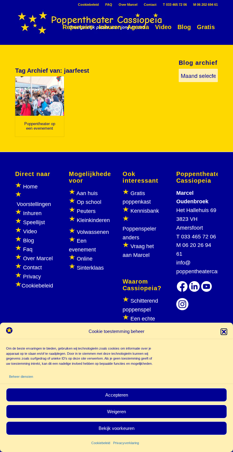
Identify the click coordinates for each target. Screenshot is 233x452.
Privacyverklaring (126, 443)
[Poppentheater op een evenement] (39, 96)
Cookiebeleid (100, 443)
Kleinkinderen (92, 220)
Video (30, 231)
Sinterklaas (90, 268)
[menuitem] (88, 4)
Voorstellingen (34, 204)
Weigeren (116, 411)
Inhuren (32, 213)
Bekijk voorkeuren (116, 428)
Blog (28, 241)
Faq (27, 249)
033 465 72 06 (198, 237)
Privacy (32, 277)
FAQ (108, 4)
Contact (150, 4)
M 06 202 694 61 (205, 4)
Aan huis (87, 193)
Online (85, 259)
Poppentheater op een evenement (39, 125)
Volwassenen (92, 232)
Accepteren (116, 394)
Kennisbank (144, 211)
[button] (224, 332)
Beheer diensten (21, 376)
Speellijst (34, 222)
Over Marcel (128, 4)
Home (30, 187)
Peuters (86, 211)
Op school (89, 202)
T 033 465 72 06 (175, 4)
